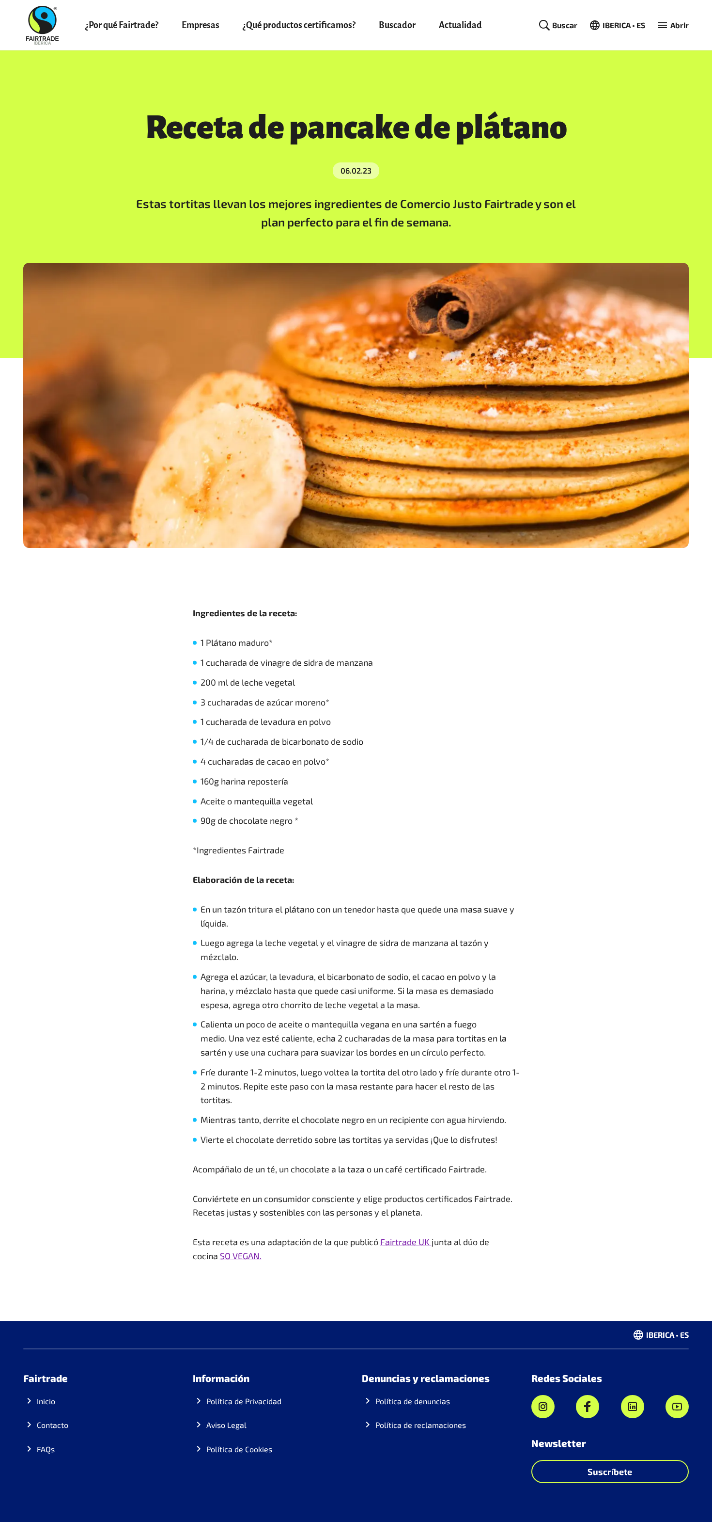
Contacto (52, 1424)
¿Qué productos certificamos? (299, 25)
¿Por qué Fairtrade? (121, 25)
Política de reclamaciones (420, 1424)
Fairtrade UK (406, 1241)
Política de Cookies (239, 1449)
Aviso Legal (226, 1424)
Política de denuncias (412, 1401)
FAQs (46, 1449)
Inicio (46, 1401)
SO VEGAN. (241, 1255)
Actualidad (460, 25)
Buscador (397, 25)
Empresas (200, 25)
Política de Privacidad (243, 1401)
